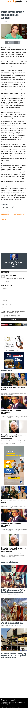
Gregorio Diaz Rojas (11, 275)
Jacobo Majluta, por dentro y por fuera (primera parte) (11, 411)
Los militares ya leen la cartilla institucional (13, 388)
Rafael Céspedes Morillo (7, 625)
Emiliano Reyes (4, 660)
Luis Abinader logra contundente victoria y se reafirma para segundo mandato (19, 213)
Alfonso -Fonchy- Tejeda (14, 263)
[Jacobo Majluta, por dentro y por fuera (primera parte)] (14, 402)
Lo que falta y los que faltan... (7, 438)
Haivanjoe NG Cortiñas (6, 594)
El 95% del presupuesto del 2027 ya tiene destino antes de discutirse (13, 591)
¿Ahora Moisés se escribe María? (12, 623)
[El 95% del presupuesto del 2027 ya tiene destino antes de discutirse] (14, 576)
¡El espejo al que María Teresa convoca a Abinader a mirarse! (6, 213)
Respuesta (7, 281)
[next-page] (5, 663)
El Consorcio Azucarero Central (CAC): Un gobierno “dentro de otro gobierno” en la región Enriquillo (13, 655)
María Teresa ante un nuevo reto (5, 218)
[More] (21, 42)
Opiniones (7, 7)
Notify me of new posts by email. (9, 316)
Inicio (2, 7)
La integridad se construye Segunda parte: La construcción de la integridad (13, 435)
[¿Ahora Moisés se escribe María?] (14, 609)
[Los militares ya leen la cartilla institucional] (14, 379)
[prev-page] (2, 663)
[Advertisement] (14, 237)
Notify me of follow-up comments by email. (11, 315)
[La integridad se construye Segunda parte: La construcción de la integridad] (14, 426)
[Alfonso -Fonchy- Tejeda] (14, 257)
